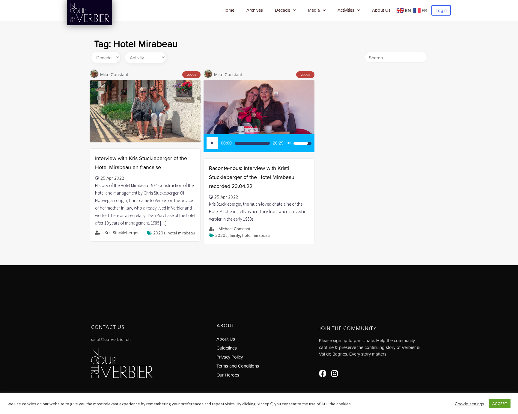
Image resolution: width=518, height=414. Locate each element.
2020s (159, 233)
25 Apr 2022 (112, 178)
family (235, 235)
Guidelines (226, 347)
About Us (381, 10)
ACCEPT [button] (499, 404)
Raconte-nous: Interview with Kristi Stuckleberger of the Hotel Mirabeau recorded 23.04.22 (251, 177)
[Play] (212, 143)
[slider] (252, 143)
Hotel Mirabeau (181, 233)
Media (314, 10)
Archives (254, 10)
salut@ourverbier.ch (111, 339)
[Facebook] (322, 373)
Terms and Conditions (237, 365)
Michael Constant (234, 229)
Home (228, 10)
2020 (190, 75)
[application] (259, 143)
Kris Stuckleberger (122, 233)
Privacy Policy (229, 356)
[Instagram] (334, 373)
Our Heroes (227, 374)
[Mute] (289, 143)
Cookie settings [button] (469, 404)
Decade (282, 10)
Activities (346, 10)
